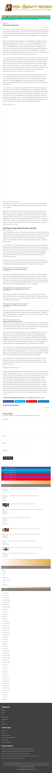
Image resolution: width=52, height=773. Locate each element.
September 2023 (6, 634)
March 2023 (5, 648)
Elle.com (26, 397)
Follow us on (10, 467)
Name (5, 436)
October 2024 (6, 604)
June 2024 (5, 613)
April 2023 (5, 646)
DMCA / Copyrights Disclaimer (8, 737)
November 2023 (6, 630)
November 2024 (6, 602)
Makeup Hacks (42, 17)
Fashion (19, 17)
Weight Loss (27, 17)
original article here (39, 397)
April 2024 (5, 618)
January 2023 (6, 653)
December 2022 (6, 655)
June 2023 (5, 641)
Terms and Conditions (6, 742)
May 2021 (5, 699)
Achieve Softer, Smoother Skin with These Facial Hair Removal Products (18, 749)
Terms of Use (24, 766)
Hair (34, 17)
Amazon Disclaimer (6, 735)
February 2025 (6, 595)
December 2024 (6, 600)
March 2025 (5, 593)
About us (4, 733)
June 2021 (5, 697)
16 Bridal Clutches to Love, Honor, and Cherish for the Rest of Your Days (18, 751)
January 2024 (6, 625)
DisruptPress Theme (31, 769)
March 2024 (5, 620)
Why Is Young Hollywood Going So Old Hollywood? (13, 758)
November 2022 (6, 657)
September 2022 (6, 662)
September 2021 (6, 690)
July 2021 (5, 694)
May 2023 (5, 644)
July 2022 (5, 667)
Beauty (13, 17)
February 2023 (6, 650)
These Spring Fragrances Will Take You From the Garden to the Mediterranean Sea (20, 755)
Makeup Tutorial (6, 580)
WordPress (23, 769)
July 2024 (5, 611)
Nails (4, 582)
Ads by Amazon (46, 27)
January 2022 (6, 681)
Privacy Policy (5, 739)
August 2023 (5, 637)
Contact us (4, 730)
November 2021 (6, 685)
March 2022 (5, 676)
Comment (6, 419)
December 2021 (6, 683)
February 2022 (6, 678)
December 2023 (6, 627)
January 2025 (6, 597)
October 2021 (6, 687)
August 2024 (5, 609)
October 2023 (6, 632)
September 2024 (6, 607)
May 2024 (5, 616)
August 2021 (5, 692)
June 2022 (5, 669)
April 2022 (5, 674)
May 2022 (5, 671)
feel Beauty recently (15, 762)
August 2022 (5, 664)
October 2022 (6, 660)
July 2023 (5, 639)
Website (5, 450)
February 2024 (6, 623)
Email (5, 443)
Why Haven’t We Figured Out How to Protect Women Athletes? (16, 753)
